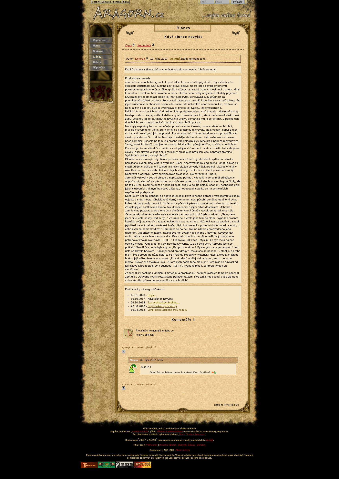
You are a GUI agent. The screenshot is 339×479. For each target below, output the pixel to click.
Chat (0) (96, 2)
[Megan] (134, 368)
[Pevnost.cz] (142, 467)
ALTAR (209, 440)
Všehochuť (152, 445)
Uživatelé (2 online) (112, 2)
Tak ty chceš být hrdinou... (164, 302)
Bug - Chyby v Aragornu (191, 434)
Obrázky (201, 445)
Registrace (99, 40)
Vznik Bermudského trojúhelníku (168, 309)
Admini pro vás (140, 431)
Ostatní (175, 58)
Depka (152, 295)
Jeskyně (182, 445)
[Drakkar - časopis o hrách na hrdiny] (125, 467)
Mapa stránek (183, 450)
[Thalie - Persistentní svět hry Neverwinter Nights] (89, 465)
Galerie (97, 62)
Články (97, 56)
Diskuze (98, 51)
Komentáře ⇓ (183, 319)
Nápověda (99, 67)
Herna (96, 45)
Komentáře (144, 45)
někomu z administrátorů (170, 431)
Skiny (126, 2)
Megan (134, 360)
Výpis (128, 45)
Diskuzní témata (167, 445)
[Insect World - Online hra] (107, 467)
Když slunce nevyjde (183, 36)
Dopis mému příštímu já (162, 306)
